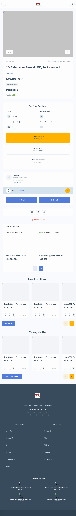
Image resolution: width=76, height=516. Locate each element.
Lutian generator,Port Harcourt (20, 499)
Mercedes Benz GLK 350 (16, 256)
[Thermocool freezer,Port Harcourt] (57, 484)
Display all (8, 323)
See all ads (17, 183)
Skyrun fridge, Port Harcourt (50, 256)
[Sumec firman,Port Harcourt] (57, 495)
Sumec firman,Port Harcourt (56, 499)
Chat (23, 200)
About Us (9, 431)
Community (48, 431)
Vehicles (46, 445)
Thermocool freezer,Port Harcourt (56, 487)
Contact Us (9, 438)
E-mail (55, 200)
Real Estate (48, 459)
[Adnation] (38, 4)
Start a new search (12, 376)
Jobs (45, 438)
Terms (8, 466)
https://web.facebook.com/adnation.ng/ (37, 405)
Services (47, 452)
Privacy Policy (11, 459)
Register (9, 452)
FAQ (7, 445)
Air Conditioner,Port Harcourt (21, 487)
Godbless (16, 175)
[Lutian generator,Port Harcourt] (21, 495)
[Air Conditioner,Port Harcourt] (21, 484)
